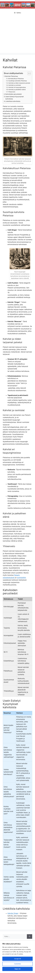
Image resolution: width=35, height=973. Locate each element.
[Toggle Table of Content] (28, 73)
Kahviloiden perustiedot (13, 94)
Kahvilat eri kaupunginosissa (17, 87)
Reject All (17, 969)
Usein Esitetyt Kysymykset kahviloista (14, 98)
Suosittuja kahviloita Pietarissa (17, 81)
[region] (17, 957)
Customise (17, 964)
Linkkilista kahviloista (12, 101)
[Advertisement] (17, 34)
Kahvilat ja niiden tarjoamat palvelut (19, 83)
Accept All (17, 958)
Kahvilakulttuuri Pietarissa (16, 78)
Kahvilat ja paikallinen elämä (17, 89)
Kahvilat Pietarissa (11, 76)
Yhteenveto (11, 92)
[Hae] (29, 936)
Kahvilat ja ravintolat (14, 85)
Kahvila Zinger (13, 913)
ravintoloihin (21, 578)
